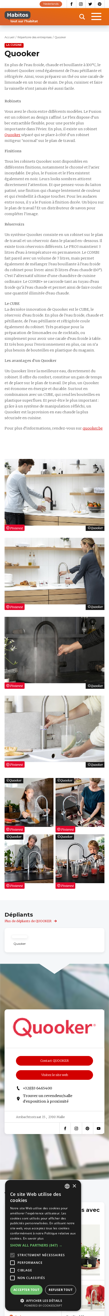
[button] (43, 1245)
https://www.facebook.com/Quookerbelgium (65, 1128)
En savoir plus (33, 1238)
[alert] (43, 1245)
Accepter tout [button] (26, 1290)
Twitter (90, 4)
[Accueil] (21, 16)
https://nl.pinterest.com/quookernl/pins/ (87, 1128)
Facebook (71, 4)
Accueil (9, 37)
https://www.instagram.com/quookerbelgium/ (76, 1128)
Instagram (81, 4)
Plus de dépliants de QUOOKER (28, 921)
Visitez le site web (54, 1075)
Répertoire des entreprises (34, 37)
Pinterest (99, 4)
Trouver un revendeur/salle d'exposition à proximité (47, 1098)
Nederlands (51, 4)
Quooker (13, 135)
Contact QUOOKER (54, 1061)
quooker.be (93, 428)
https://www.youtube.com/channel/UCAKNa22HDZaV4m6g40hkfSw (98, 1128)
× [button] (74, 1186)
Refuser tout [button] (60, 1290)
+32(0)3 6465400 (37, 1088)
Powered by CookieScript (43, 1305)
